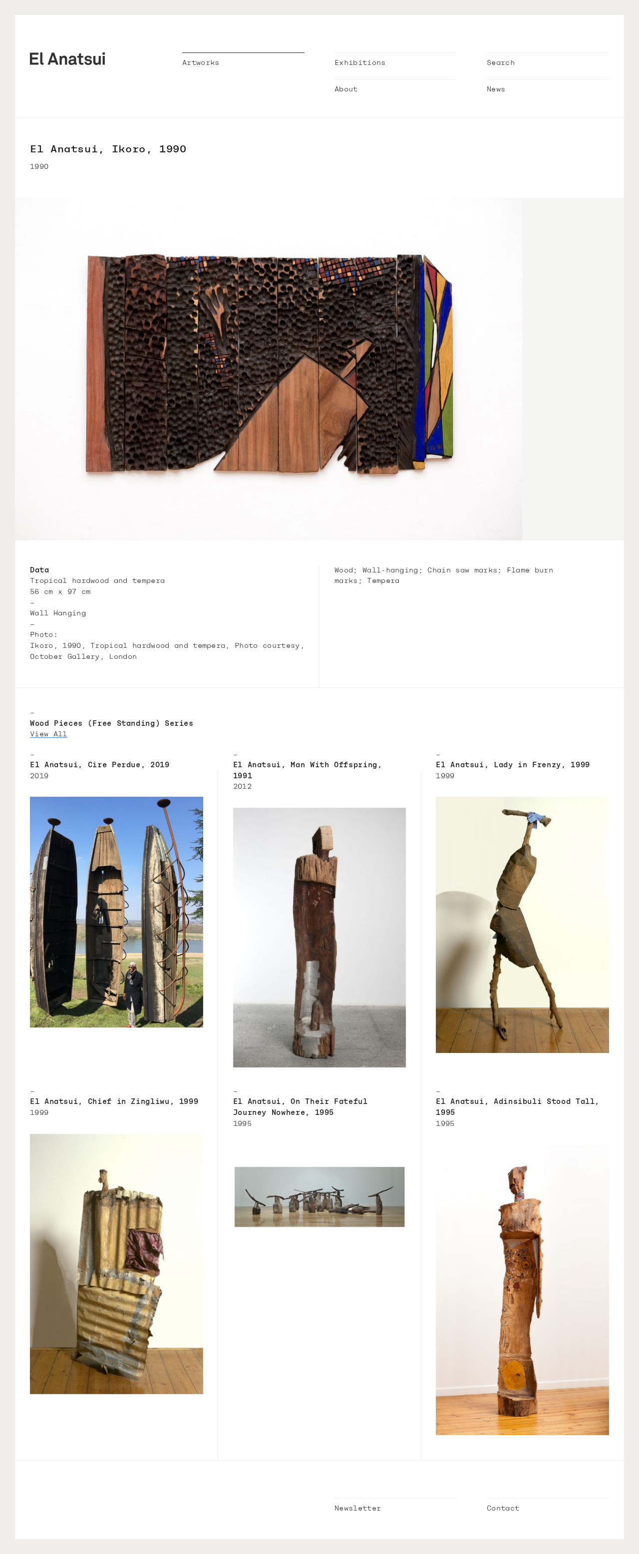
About (346, 89)
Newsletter (357, 1509)
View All (48, 734)
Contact (503, 1509)
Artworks (201, 63)
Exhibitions (360, 63)
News (496, 89)
